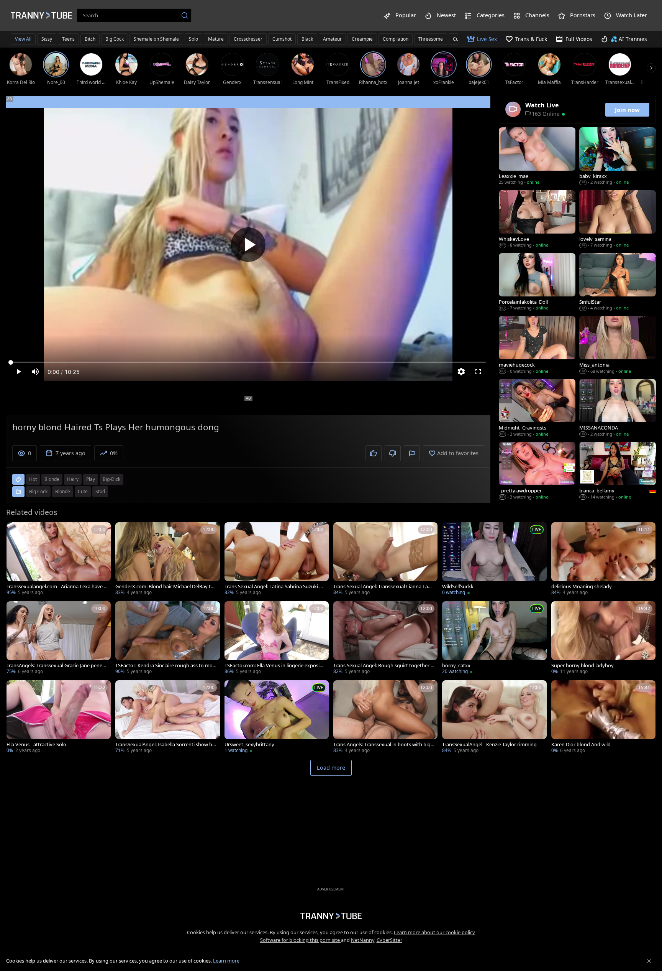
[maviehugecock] (537, 345)
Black (307, 39)
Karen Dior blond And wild (581, 744)
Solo (193, 39)
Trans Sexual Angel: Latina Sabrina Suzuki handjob (274, 586)
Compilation (395, 39)
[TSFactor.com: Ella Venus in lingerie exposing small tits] (276, 638)
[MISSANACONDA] (617, 408)
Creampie (362, 39)
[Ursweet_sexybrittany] (276, 717)
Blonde (62, 491)
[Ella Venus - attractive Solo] (59, 717)
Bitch (90, 39)
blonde (51, 479)
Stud (100, 491)
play (90, 479)
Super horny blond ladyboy (582, 665)
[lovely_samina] (617, 219)
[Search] (184, 15)
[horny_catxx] (494, 638)
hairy (73, 479)
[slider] (248, 362)
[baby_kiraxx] (617, 156)
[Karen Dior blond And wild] (603, 717)
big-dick (111, 479)
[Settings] (461, 371)
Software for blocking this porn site (300, 939)
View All (23, 39)
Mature (216, 39)
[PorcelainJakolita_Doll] (537, 282)
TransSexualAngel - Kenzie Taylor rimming (489, 744)
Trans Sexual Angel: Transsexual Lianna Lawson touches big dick (383, 586)
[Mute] (35, 371)
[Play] (248, 244)
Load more (331, 767)
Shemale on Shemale (156, 39)
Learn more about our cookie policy (434, 932)
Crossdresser (248, 39)
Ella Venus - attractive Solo (36, 744)
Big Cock (114, 39)
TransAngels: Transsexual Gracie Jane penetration (56, 665)
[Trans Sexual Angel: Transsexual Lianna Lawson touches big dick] (385, 559)
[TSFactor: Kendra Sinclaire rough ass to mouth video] (167, 638)
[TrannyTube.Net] (41, 15)
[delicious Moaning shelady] (603, 559)
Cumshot (282, 39)
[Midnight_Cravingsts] (537, 408)
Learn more (226, 960)
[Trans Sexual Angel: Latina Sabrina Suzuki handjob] (276, 559)
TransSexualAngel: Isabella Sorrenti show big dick (165, 744)
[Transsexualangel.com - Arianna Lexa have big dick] (59, 559)
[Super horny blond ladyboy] (603, 638)
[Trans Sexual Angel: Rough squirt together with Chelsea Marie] (385, 638)
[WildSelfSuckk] (494, 559)
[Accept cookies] (649, 961)
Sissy (46, 39)
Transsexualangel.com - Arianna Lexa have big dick (57, 586)
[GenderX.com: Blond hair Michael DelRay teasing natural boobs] (167, 559)
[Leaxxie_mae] (537, 156)
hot (33, 479)
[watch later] (16, 531)
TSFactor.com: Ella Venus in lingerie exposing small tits (275, 665)
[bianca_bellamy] (617, 471)
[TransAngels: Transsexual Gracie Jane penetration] (59, 638)
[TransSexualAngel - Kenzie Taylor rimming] (494, 717)
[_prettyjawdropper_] (537, 471)
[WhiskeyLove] (537, 219)
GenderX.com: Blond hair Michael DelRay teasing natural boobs (165, 586)
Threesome (430, 39)
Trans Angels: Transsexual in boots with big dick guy (382, 744)
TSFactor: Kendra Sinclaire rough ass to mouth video (165, 665)
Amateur (332, 39)
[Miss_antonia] (617, 345)
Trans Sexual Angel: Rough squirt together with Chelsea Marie (383, 665)
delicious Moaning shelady (581, 586)
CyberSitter (389, 939)
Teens (68, 39)
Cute (83, 491)
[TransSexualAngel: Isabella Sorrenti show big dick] (167, 717)
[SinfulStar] (617, 282)
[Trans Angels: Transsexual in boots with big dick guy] (385, 717)
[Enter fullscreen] (478, 371)
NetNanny (362, 939)
